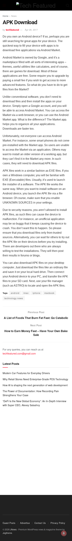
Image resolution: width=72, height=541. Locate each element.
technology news (13, 298)
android (15, 292)
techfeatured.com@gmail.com (19, 353)
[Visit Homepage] (35, 5)
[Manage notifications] (64, 533)
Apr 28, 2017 (31, 29)
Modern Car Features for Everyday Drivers (26, 373)
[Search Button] (67, 5)
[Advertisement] (36, 448)
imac (26, 292)
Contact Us (40, 523)
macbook (49, 292)
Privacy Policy (58, 523)
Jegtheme (7, 532)
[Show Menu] (4, 5)
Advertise (25, 523)
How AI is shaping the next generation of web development (35, 385)
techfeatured (12, 29)
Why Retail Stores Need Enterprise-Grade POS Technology (35, 379)
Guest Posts (9, 523)
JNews (13, 529)
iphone (36, 292)
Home (5, 15)
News (14, 15)
